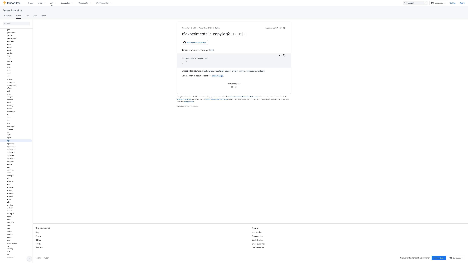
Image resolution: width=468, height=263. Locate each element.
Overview (7, 16)
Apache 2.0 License (184, 99)
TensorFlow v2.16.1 (13, 10)
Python (18, 16)
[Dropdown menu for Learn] (45, 3)
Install (30, 3)
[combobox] (415, 3)
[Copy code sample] (284, 55)
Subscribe (438, 258)
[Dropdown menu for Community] (91, 3)
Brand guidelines (258, 244)
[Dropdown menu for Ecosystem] (73, 3)
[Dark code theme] (280, 55)
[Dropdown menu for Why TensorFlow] (112, 3)
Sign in (462, 3)
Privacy (46, 258)
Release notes (257, 236)
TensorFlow (186, 28)
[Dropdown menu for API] (56, 3)
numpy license (189, 102)
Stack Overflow (258, 240)
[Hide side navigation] (29, 258)
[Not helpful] (284, 28)
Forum (38, 236)
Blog (37, 232)
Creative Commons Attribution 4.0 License (243, 97)
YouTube (39, 248)
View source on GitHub (196, 42)
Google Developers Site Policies (216, 99)
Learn (40, 3)
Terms (38, 258)
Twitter (38, 244)
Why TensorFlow (102, 3)
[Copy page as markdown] (240, 34)
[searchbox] (16, 23)
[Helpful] (280, 28)
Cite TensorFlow (258, 248)
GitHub (453, 3)
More (44, 16)
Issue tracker (257, 232)
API (51, 3)
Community (83, 3)
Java (35, 16)
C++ (27, 16)
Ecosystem (65, 3)
